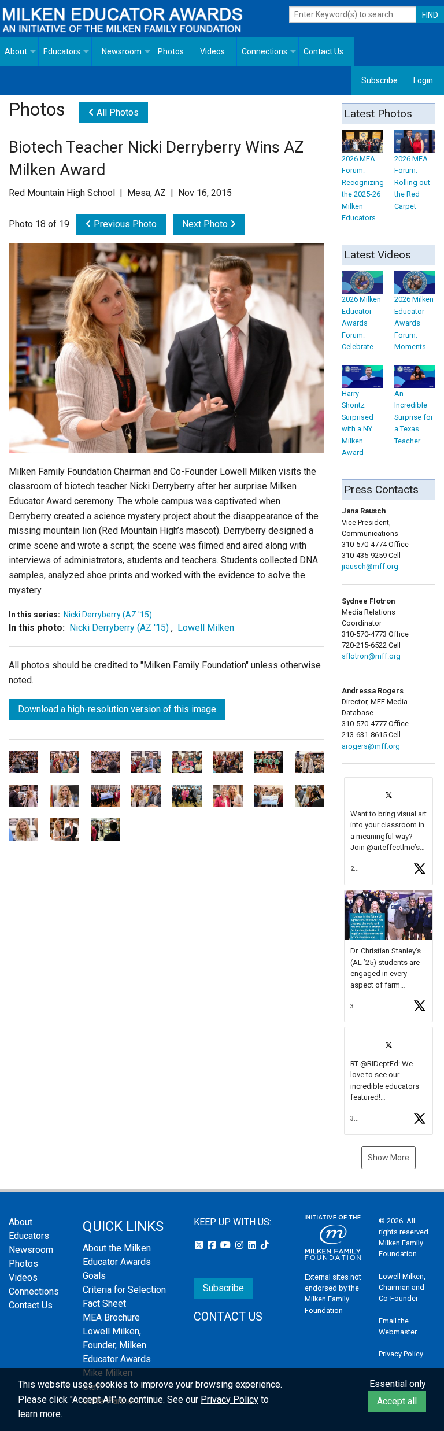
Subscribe (379, 80)
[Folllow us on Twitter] (200, 1245)
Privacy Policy (401, 1353)
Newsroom (122, 51)
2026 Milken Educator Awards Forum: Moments (414, 323)
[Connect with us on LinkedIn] (253, 1245)
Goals (94, 1275)
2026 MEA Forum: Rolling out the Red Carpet (412, 182)
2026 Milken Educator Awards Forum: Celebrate (361, 323)
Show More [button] (388, 1157)
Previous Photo (124, 224)
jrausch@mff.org (370, 566)
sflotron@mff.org (371, 656)
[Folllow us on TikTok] (265, 1245)
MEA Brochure (111, 1317)
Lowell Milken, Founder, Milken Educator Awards (117, 1345)
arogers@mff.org (371, 746)
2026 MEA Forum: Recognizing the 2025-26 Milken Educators (363, 188)
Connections (264, 51)
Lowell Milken (205, 627)
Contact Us (323, 51)
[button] (388, 831)
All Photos (116, 112)
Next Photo (206, 224)
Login (423, 80)
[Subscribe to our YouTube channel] (226, 1245)
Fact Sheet (104, 1303)
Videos (212, 51)
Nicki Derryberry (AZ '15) (108, 614)
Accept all (397, 1401)
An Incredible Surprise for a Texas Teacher (413, 417)
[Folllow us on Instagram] (240, 1245)
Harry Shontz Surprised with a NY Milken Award (357, 423)
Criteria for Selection (124, 1289)
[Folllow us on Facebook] (212, 1245)
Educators (61, 51)
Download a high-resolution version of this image (117, 709)
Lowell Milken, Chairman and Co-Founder (402, 1287)
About (16, 51)
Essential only (397, 1383)
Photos (171, 51)
